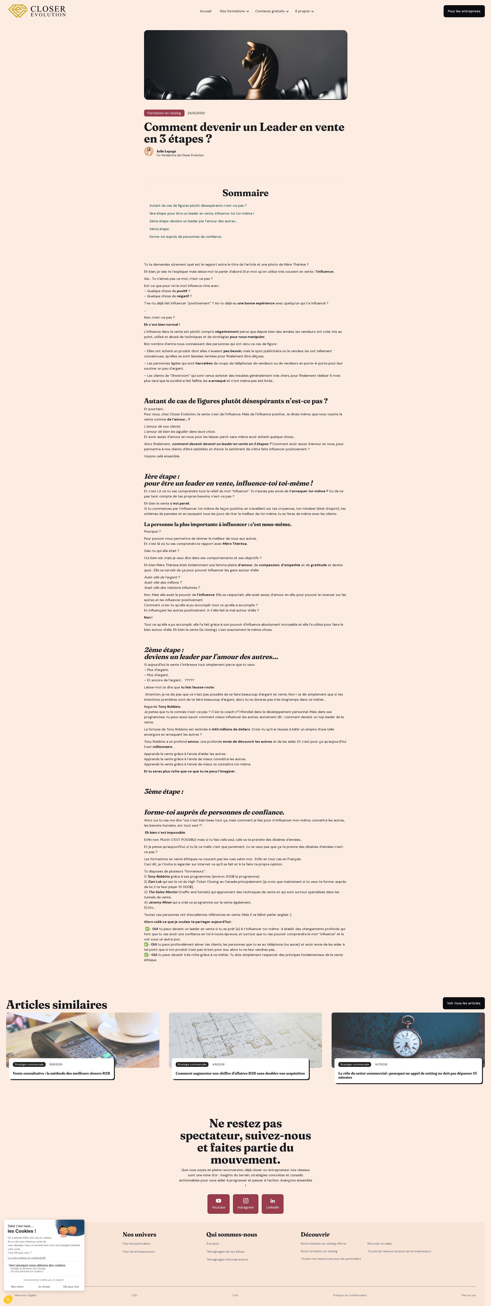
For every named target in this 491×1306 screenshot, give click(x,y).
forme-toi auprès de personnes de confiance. (185, 236)
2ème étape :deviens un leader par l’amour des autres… (193, 221)
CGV (235, 1295)
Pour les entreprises (464, 11)
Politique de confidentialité (350, 1295)
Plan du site (469, 1295)
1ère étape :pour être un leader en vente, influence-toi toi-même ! (201, 213)
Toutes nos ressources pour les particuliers (331, 1259)
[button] (232, 11)
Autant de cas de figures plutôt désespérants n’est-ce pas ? (198, 205)
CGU (134, 1295)
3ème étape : (159, 229)
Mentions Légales (26, 1295)
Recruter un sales (379, 1244)
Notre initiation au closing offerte (323, 1244)
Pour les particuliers (136, 1244)
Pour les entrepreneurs (139, 1252)
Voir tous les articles (463, 1003)
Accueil (205, 11)
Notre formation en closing (319, 1251)
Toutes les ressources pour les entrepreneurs (399, 1251)
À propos (212, 1244)
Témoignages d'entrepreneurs (227, 1259)
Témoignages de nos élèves (225, 1252)
